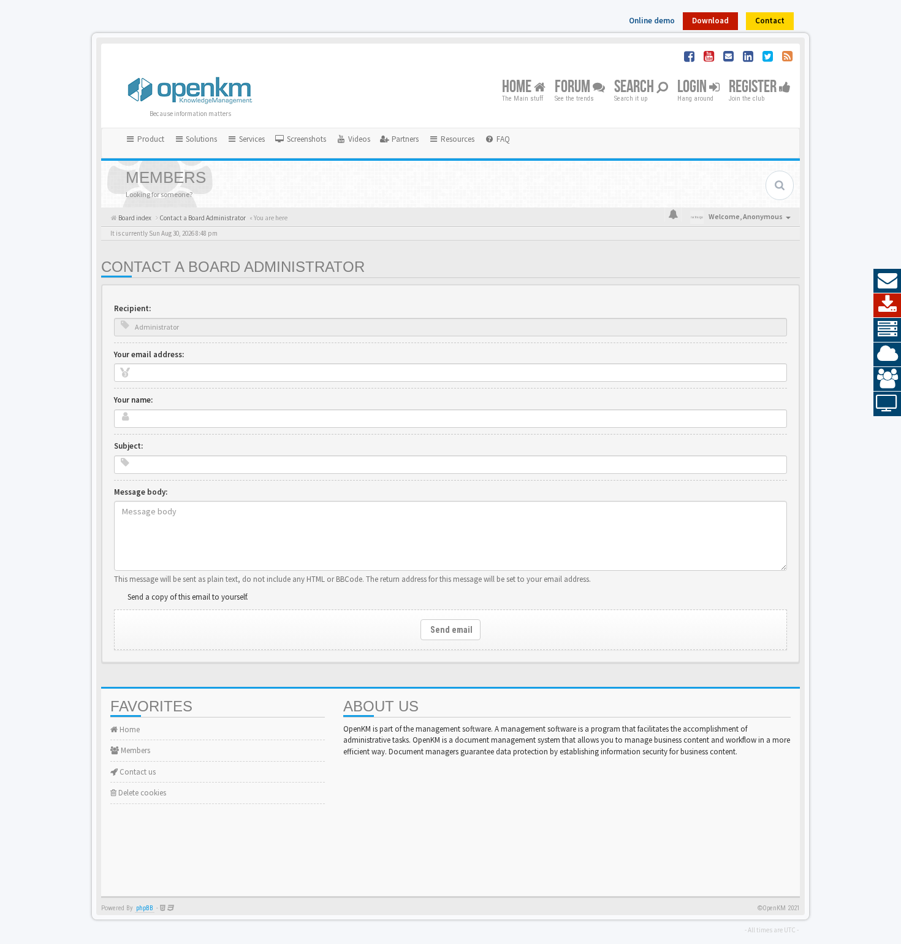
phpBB (144, 908)
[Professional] (887, 330)
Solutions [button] (200, 139)
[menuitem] (300, 139)
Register (754, 87)
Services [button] (251, 139)
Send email (450, 630)
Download (710, 20)
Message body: (140, 492)
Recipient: (132, 308)
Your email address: (149, 354)
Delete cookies (141, 792)
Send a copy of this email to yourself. (187, 597)
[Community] (887, 379)
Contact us (137, 772)
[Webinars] (887, 404)
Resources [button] (456, 139)
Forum (574, 87)
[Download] (887, 305)
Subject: (128, 446)
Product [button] (149, 139)
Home (518, 87)
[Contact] (887, 281)
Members (134, 750)
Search (635, 87)
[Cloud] (887, 354)
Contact (770, 20)
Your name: (133, 400)
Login (693, 87)
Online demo (652, 20)
